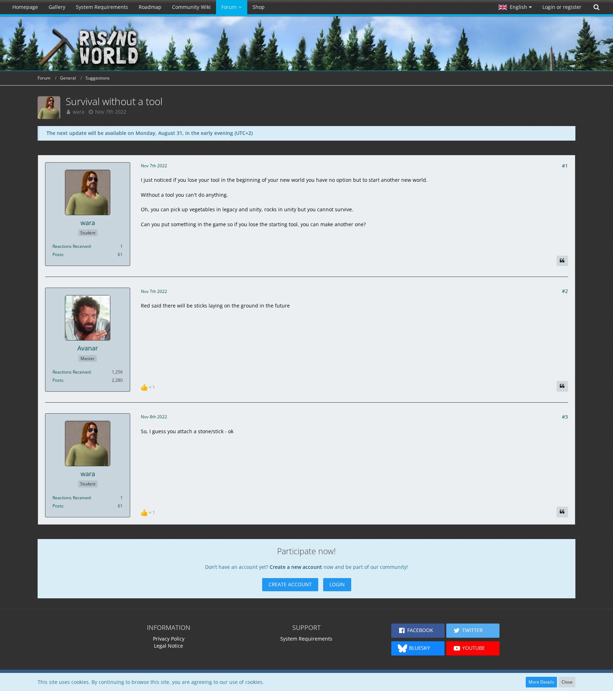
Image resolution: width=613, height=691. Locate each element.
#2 (565, 291)
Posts (58, 254)
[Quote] (562, 261)
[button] (515, 7)
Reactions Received (71, 246)
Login (337, 584)
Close (567, 682)
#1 (565, 165)
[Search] (596, 7)
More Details (541, 682)
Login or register (561, 7)
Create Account (290, 584)
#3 (565, 416)
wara (78, 111)
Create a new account (296, 567)
